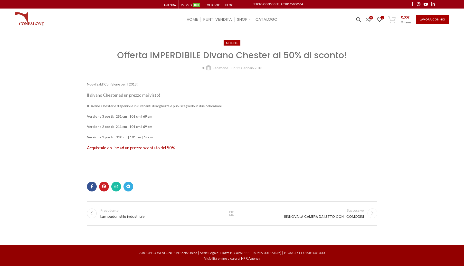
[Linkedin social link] (433, 4)
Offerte (232, 42)
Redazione (220, 68)
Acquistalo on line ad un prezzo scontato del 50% (131, 147)
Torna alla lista (232, 213)
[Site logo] (30, 19)
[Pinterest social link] (104, 186)
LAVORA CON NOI (432, 19)
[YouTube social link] (426, 4)
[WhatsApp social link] (116, 186)
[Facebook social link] (412, 4)
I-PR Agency (250, 258)
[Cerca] (358, 19)
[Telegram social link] (128, 186)
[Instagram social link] (418, 4)
